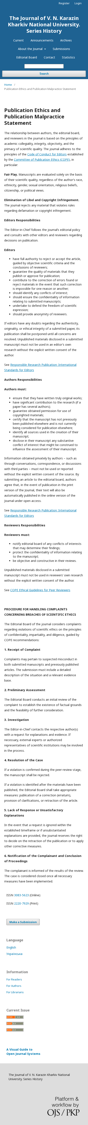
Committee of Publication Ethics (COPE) (42, 160)
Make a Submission (23, 922)
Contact (49, 57)
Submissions (61, 49)
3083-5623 (21, 895)
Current (18, 40)
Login (78, 3)
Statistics (68, 57)
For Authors (13, 986)
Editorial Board (26, 57)
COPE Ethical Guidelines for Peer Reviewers (40, 590)
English (11, 947)
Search (44, 73)
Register (64, 3)
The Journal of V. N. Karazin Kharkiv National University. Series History (44, 24)
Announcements (42, 40)
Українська (14, 954)
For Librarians (15, 992)
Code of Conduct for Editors (47, 154)
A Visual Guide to (23, 1051)
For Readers (14, 979)
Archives (66, 40)
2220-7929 (21, 903)
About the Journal (30, 49)
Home (8, 85)
